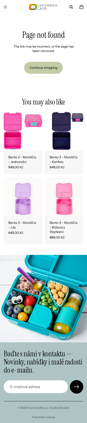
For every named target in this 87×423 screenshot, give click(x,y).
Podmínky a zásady (43, 417)
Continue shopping (43, 68)
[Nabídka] (5, 7)
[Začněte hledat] (71, 7)
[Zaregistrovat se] (76, 387)
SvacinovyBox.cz (37, 407)
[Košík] (81, 7)
